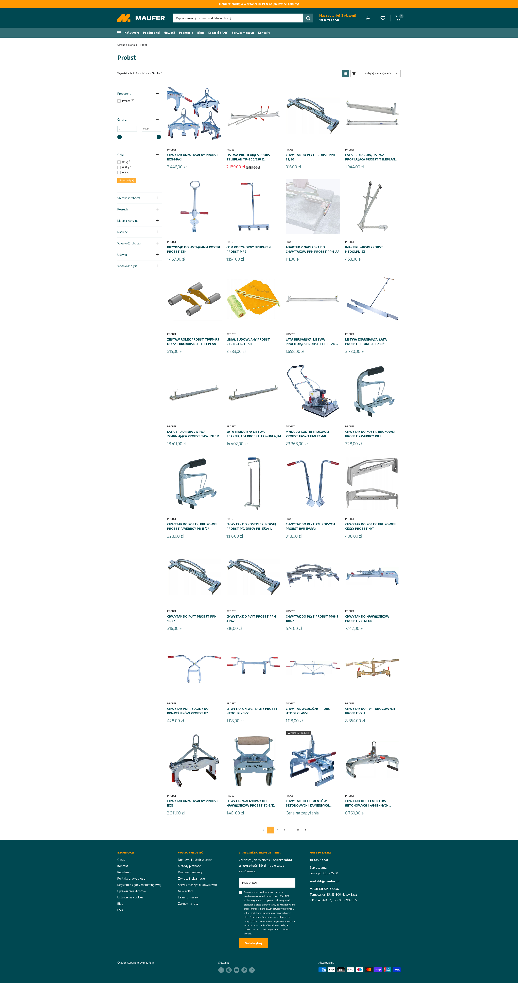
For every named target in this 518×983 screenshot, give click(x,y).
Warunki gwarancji (190, 872)
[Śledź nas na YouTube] (236, 970)
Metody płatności (189, 866)
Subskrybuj (253, 943)
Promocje (186, 32)
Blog (200, 32)
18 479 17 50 (329, 20)
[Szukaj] (308, 18)
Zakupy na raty (188, 903)
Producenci (151, 32)
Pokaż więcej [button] (126, 180)
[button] (345, 73)
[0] (398, 18)
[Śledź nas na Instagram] (229, 970)
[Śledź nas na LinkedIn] (252, 970)
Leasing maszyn (189, 897)
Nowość (169, 32)
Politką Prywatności (270, 929)
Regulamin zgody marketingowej (139, 884)
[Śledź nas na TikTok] (244, 970)
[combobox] (238, 18)
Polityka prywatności (131, 878)
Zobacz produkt (313, 786)
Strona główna (126, 44)
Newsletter (185, 891)
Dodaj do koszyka (194, 140)
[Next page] (304, 830)
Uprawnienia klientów (131, 891)
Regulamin (124, 872)
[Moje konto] (368, 18)
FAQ (120, 910)
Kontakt (264, 32)
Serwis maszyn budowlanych (197, 884)
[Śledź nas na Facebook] (221, 970)
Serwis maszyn (243, 32)
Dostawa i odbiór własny (195, 859)
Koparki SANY (218, 32)
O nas (121, 859)
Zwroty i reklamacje (191, 878)
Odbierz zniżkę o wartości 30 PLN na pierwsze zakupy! (259, 4)
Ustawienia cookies (130, 897)
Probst (143, 44)
